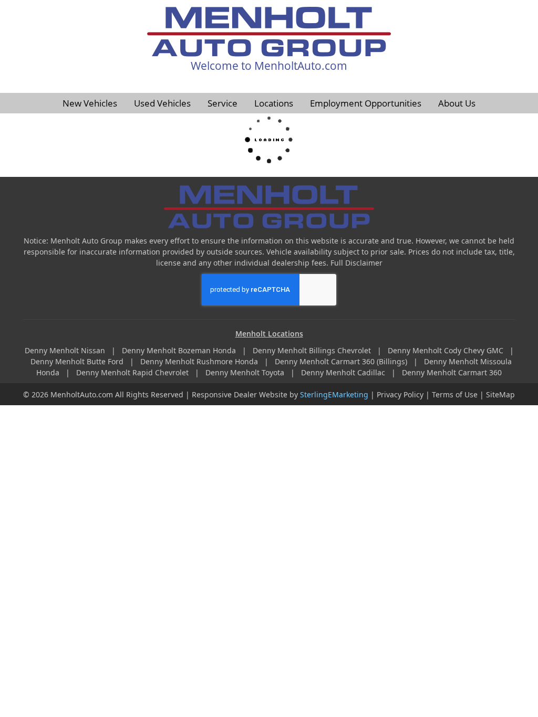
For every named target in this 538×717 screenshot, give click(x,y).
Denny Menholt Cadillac (344, 372)
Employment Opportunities (365, 103)
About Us (456, 103)
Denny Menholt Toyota (245, 372)
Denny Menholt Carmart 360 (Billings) (342, 361)
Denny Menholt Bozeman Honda (180, 350)
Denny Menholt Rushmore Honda (200, 361)
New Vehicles (90, 103)
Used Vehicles (162, 103)
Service (222, 103)
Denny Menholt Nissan (66, 350)
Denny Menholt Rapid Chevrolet (133, 372)
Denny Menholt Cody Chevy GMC (446, 350)
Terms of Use (455, 394)
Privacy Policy (400, 394)
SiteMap (500, 394)
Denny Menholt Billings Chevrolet (313, 350)
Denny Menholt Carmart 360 (452, 372)
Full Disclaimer (356, 263)
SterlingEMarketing (334, 394)
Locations (273, 103)
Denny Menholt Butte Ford (78, 361)
